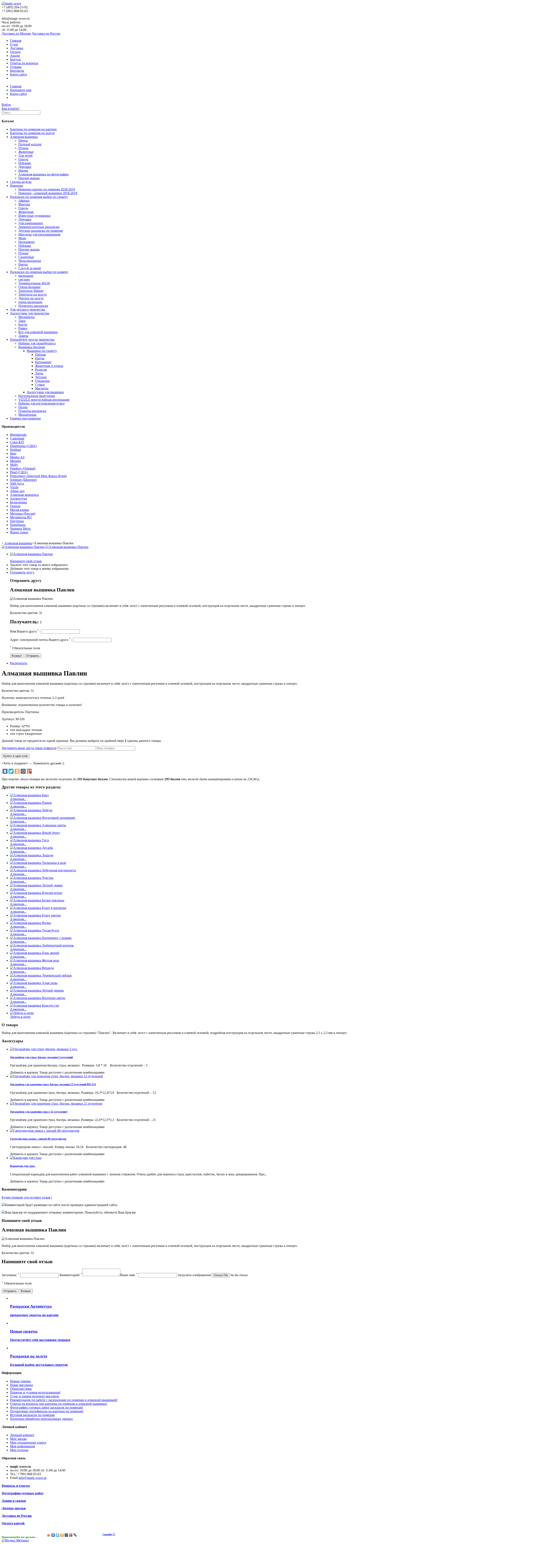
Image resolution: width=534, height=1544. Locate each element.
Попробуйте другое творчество (32, 339)
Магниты (41, 388)
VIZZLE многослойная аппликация (43, 399)
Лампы (23, 336)
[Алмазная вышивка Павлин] (31, 554)
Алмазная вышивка (24, 137)
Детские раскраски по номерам (40, 230)
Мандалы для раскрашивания (39, 234)
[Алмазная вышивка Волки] (30, 923)
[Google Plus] (29, 771)
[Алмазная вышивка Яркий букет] (35, 832)
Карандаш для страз (22, 1165)
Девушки (24, 167)
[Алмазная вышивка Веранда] (32, 968)
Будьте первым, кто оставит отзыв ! (27, 1197)
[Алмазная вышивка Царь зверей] (34, 953)
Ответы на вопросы (24, 63)
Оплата (15, 52)
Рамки (22, 328)
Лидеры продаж (14, 1508)
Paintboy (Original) (22, 468)
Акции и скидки (14, 1500)
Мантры (24, 204)
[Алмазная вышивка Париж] (31, 802)
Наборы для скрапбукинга (37, 343)
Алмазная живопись (24, 495)
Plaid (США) (19, 472)
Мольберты (26, 317)
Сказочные (26, 257)
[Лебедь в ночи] (22, 1013)
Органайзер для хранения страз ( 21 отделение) (38, 1111)
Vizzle (14, 487)
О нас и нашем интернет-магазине (34, 1396)
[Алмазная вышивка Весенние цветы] (37, 998)
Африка (23, 200)
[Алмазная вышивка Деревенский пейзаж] (41, 975)
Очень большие (29, 287)
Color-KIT (17, 442)
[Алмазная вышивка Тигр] (29, 840)
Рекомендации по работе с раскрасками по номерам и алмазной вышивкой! (64, 1400)
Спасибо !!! (108, 1534)
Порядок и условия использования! (35, 1392)
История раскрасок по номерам (32, 1415)
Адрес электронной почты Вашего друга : (41, 640)
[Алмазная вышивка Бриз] (29, 795)
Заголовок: (10, 1275)
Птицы (23, 148)
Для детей (25, 155)
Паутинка (17, 521)
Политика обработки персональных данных (41, 1418)
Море (22, 238)
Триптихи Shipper (31, 290)
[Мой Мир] (23, 771)
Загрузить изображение (194, 1275)
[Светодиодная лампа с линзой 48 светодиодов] (44, 1130)
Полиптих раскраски (33, 306)
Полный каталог (30, 144)
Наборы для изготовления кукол (41, 403)
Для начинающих (30, 223)
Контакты (17, 70)
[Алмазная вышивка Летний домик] (36, 885)
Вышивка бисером (31, 347)
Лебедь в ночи (20, 1016)
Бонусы (15, 59)
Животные (26, 152)
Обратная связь (21, 1388)
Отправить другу (22, 572)
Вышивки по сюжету (42, 351)
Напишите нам (20, 90)
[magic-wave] (11, 3)
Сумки (40, 384)
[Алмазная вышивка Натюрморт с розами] (41, 938)
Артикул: (9, 719)
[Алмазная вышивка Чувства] (31, 878)
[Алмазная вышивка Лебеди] (31, 810)
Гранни (15, 506)
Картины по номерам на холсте (32, 133)
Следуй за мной (29, 268)
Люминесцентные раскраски (38, 227)
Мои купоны (19, 1450)
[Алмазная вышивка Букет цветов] (35, 915)
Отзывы (15, 67)
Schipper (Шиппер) (23, 479)
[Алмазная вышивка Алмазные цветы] (38, 825)
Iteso (13, 453)
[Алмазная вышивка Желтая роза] (34, 960)
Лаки (22, 321)
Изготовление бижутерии (36, 396)
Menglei (15, 461)
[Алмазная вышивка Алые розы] (34, 983)
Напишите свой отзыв (26, 561)
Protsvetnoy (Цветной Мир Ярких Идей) (38, 476)
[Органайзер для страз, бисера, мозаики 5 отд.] (44, 1049)
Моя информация (22, 1446)
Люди (39, 373)
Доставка (16, 48)
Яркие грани (19, 532)
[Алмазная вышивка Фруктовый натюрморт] (42, 817)
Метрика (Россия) (22, 513)
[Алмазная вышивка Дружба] (31, 848)
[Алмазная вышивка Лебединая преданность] (43, 870)
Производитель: (13, 712)
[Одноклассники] (17, 771)
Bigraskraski (18, 434)
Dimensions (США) (23, 446)
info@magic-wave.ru (33, 1478)
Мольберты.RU (21, 517)
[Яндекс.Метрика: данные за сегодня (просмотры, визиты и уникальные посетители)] (15, 1540)
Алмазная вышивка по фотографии (43, 174)
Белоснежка (18, 502)
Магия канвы (19, 510)
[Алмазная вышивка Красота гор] (34, 1005)
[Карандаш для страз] (26, 1158)
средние (24, 279)
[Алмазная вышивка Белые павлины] (37, 900)
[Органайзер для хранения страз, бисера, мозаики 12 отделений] (56, 1076)
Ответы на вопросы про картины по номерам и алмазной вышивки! (58, 1403)
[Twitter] (11, 771)
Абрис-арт (17, 491)
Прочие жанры (29, 178)
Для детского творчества (27, 309)
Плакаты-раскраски (32, 411)
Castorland (17, 438)
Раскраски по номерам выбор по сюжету (39, 197)
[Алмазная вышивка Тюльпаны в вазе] (38, 863)
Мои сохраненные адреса (28, 1442)
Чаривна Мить (20, 528)
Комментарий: (71, 1275)
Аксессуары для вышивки (45, 392)
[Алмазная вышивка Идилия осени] (36, 893)
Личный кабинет (22, 1435)
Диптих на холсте (31, 298)
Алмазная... (18, 799)
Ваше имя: (128, 1275)
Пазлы (23, 407)
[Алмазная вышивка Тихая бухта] (34, 930)
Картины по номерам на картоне (33, 129)
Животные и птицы (49, 366)
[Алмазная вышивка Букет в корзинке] (38, 908)
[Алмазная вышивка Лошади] (31, 855)
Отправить (32, 655)
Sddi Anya (17, 483)
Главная (15, 40)
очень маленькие (30, 302)
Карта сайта (18, 74)
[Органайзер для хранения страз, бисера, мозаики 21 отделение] (56, 1103)
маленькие (25, 275)
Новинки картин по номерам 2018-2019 (46, 189)
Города (23, 159)
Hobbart (15, 449)
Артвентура (18, 498)
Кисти (22, 324)
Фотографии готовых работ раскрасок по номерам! (46, 1407)
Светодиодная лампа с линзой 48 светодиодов (38, 1138)
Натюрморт (26, 242)
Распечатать (18, 663)
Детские (41, 377)
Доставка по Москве (16, 33)
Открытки (42, 381)
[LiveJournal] (75, 1535)
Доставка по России (46, 33)
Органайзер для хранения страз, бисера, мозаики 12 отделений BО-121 (53, 1084)
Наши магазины (21, 1385)
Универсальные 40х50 (34, 283)
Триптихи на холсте (32, 294)
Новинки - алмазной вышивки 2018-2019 (47, 193)
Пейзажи (24, 163)
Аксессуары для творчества (29, 313)
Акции (15, 55)
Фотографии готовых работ (23, 1493)
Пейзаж (40, 354)
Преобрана (17, 525)
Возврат (17, 655)
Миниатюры (27, 414)
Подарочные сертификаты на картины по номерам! (46, 1411)
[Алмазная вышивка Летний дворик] (37, 990)
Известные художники (34, 215)
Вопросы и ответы (16, 1485)
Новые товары (20, 1381)
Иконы (23, 170)
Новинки (16, 185)
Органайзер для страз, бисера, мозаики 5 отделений (41, 1057)
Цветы (23, 140)
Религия (41, 369)
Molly (14, 464)
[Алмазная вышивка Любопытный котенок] (42, 945)
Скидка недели (20, 182)
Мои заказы (18, 1439)
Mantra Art (17, 457)
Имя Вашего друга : (25, 631)
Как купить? (10, 108)
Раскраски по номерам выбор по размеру (39, 272)
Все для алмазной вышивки (38, 332)
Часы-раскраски (29, 260)
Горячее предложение (25, 418)
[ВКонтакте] (5, 771)
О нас (14, 44)
